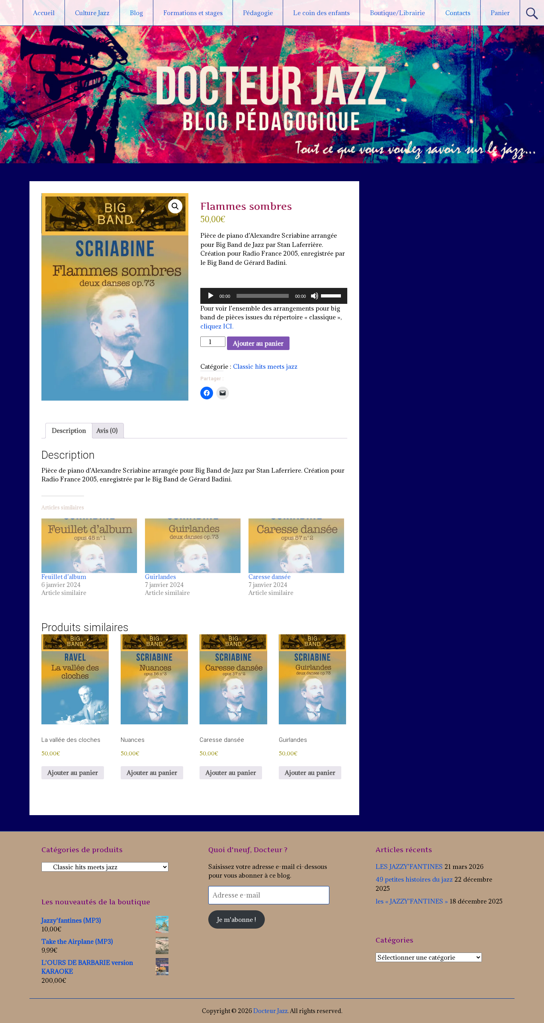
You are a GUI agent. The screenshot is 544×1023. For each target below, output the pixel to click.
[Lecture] (211, 296)
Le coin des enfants (321, 13)
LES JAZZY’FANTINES (409, 866)
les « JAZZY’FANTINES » (412, 901)
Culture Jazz (92, 13)
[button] (175, 206)
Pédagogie (258, 13)
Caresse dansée (270, 577)
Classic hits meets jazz (265, 366)
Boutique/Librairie (397, 13)
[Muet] (315, 296)
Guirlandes (160, 577)
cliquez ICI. (216, 326)
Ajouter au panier (258, 343)
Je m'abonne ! (236, 919)
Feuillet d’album (63, 577)
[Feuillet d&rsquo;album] (89, 545)
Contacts (457, 13)
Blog (136, 13)
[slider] (332, 295)
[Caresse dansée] (296, 545)
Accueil (44, 13)
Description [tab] (69, 430)
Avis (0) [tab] (106, 430)
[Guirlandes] (193, 545)
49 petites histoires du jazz (414, 879)
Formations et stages (193, 13)
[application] (273, 296)
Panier (500, 13)
